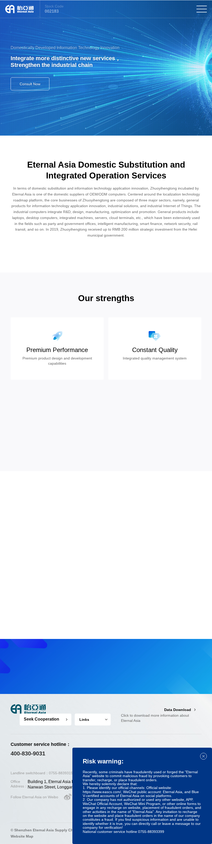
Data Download (177, 710)
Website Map (22, 836)
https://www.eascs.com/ (102, 792)
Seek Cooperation (41, 719)
